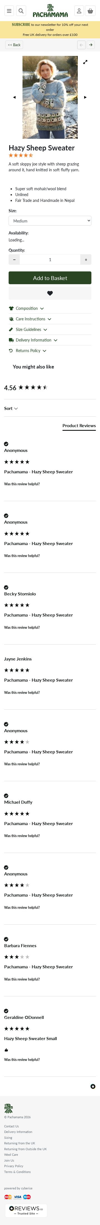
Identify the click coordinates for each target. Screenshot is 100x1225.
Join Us (9, 1160)
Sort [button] (9, 408)
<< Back (14, 44)
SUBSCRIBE (21, 24)
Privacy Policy (13, 1166)
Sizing (8, 1137)
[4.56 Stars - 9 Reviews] (50, 155)
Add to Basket (50, 278)
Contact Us (11, 1126)
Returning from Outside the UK (25, 1149)
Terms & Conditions (17, 1172)
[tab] (79, 426)
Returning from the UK (19, 1143)
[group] (50, 387)
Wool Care (11, 1154)
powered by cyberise (18, 1188)
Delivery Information (18, 1132)
